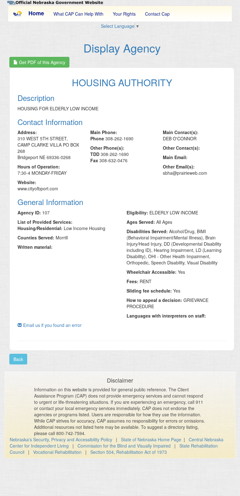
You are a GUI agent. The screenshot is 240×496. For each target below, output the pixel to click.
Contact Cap (157, 14)
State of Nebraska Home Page (151, 439)
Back (18, 359)
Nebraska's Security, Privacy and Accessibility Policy (61, 439)
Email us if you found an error (52, 325)
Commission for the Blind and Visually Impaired (124, 446)
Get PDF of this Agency (41, 62)
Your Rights (124, 14)
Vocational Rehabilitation (57, 452)
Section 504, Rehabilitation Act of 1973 (128, 452)
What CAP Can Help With (78, 14)
